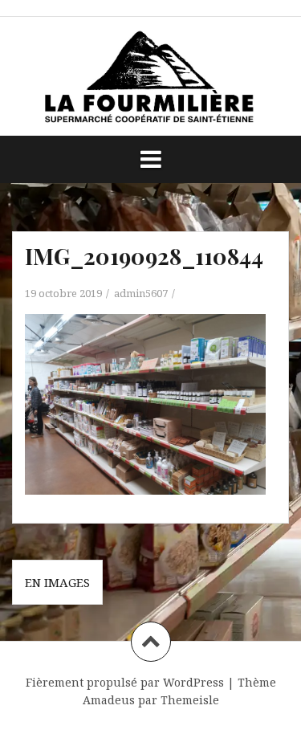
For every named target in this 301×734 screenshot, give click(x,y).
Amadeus (109, 699)
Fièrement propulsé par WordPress (125, 682)
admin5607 (141, 293)
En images (57, 582)
